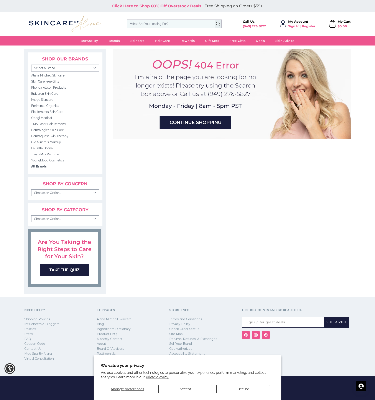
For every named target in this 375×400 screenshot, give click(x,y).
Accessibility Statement (187, 354)
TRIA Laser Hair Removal (48, 124)
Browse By (89, 41)
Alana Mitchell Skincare (47, 75)
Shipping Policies (37, 319)
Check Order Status (184, 329)
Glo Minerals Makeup (46, 142)
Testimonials (106, 354)
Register (308, 26)
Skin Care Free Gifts (45, 81)
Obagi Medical (41, 118)
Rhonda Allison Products (48, 87)
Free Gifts (237, 41)
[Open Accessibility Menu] (9, 368)
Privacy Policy (179, 324)
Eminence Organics (45, 105)
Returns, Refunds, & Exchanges (193, 339)
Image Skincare (42, 99)
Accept (185, 389)
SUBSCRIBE (336, 322)
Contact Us (32, 349)
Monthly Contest (109, 339)
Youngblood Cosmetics (47, 160)
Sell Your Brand (180, 344)
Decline (243, 389)
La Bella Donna (42, 148)
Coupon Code (34, 344)
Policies (30, 329)
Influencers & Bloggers (41, 324)
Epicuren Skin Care (44, 93)
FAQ (27, 339)
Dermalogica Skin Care (47, 130)
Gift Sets (212, 41)
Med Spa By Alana (38, 354)
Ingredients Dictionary (114, 329)
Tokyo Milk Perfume (45, 154)
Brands (114, 41)
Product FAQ (107, 334)
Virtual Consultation (39, 359)
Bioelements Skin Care (47, 112)
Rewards (188, 41)
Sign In (293, 26)
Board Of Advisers (110, 349)
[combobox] (174, 24)
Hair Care (162, 41)
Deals (260, 41)
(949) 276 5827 (254, 26)
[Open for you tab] (361, 386)
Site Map (176, 334)
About (101, 344)
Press (28, 334)
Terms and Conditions (185, 319)
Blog (100, 324)
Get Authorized (180, 349)
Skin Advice (285, 41)
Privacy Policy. (157, 377)
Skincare (137, 41)
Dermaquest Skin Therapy (49, 136)
